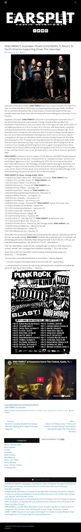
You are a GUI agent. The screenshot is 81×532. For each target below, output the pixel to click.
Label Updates (10, 455)
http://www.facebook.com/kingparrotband (21, 405)
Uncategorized (10, 467)
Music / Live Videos (37, 410)
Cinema (18, 410)
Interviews (8, 452)
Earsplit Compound (22, 526)
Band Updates (10, 410)
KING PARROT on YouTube (15, 407)
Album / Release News (13, 444)
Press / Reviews (48, 410)
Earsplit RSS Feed (41, 479)
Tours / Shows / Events (60, 410)
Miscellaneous (25, 410)
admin (23, 52)
